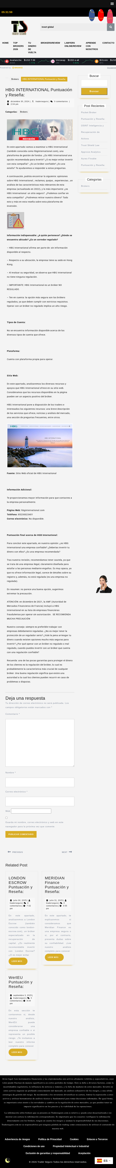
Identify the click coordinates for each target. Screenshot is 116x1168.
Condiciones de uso (34, 1146)
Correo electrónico (16, 791)
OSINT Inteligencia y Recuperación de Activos (92, 132)
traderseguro (42, 101)
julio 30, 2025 (20, 900)
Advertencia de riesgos (17, 1139)
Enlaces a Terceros (97, 1139)
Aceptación (84, 1153)
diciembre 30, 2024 (20, 101)
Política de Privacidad (50, 1139)
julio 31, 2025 (56, 900)
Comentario (12, 714)
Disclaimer (111, 67)
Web (7, 811)
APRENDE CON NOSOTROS (92, 46)
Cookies (74, 1139)
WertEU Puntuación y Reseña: (21, 982)
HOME (5, 43)
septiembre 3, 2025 (22, 995)
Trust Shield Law (90, 145)
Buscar (94, 76)
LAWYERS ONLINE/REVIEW (72, 44)
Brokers (15, 79)
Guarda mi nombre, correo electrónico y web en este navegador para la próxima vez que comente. (34, 824)
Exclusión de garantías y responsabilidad (48, 1153)
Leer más (19, 960)
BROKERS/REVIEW (50, 43)
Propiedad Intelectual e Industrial (71, 1146)
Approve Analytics (91, 152)
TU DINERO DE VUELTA (32, 48)
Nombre (10, 772)
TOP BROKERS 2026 (18, 46)
